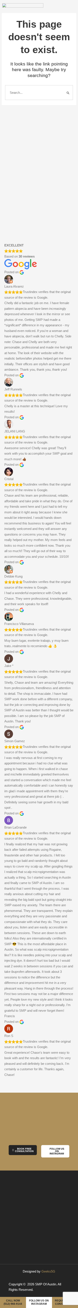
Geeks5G (48, 1271)
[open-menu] (69, 10)
